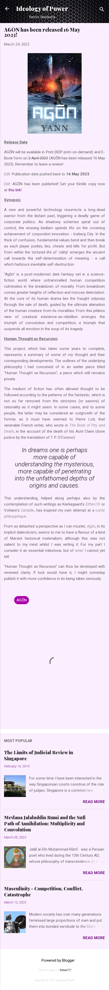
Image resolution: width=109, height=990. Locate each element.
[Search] (102, 10)
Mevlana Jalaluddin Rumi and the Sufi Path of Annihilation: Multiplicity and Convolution (44, 823)
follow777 (65, 970)
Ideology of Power (42, 8)
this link (14, 190)
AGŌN (21, 600)
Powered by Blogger (58, 960)
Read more (94, 801)
